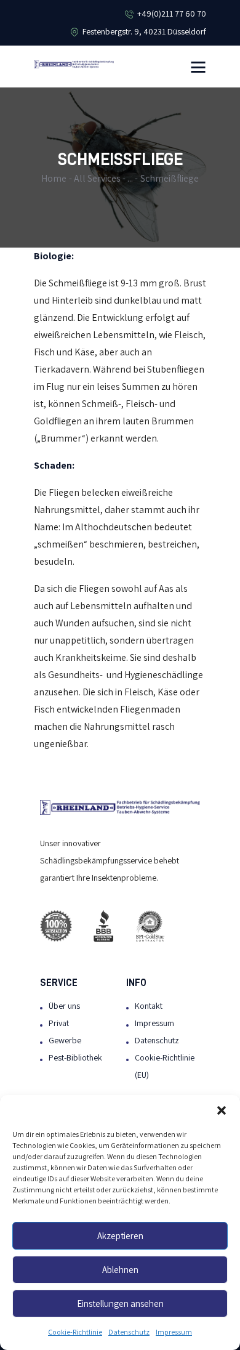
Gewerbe (65, 1040)
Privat (59, 1023)
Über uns (64, 1006)
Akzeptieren (120, 1236)
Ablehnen (120, 1269)
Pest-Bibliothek (75, 1058)
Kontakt (148, 1006)
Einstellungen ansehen (120, 1303)
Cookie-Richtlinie (75, 1332)
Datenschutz (129, 1332)
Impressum (174, 1332)
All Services (97, 178)
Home (53, 178)
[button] (221, 1110)
